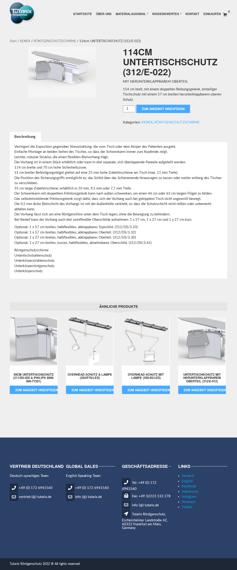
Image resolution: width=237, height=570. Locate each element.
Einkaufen (212, 13)
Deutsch (188, 476)
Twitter (187, 507)
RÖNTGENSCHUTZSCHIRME (55, 41)
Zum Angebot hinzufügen (163, 109)
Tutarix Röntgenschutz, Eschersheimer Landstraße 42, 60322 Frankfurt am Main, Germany (145, 521)
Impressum (190, 491)
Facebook (189, 486)
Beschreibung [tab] (24, 137)
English (187, 481)
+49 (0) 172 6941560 (36, 487)
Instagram (189, 496)
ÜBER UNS (104, 13)
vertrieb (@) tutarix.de (35, 496)
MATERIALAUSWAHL (131, 13)
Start (13, 41)
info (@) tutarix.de (88, 496)
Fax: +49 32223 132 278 (151, 496)
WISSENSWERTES (165, 13)
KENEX (25, 41)
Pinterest (188, 502)
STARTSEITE (82, 13)
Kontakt (192, 13)
